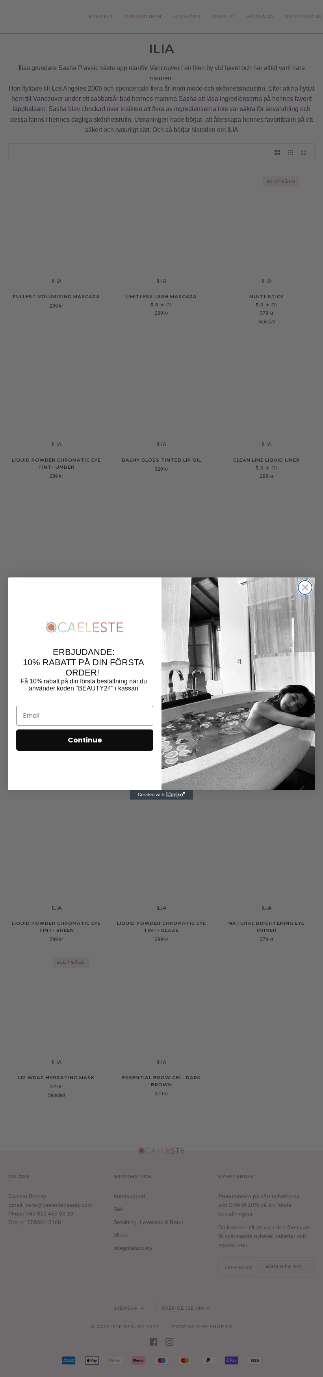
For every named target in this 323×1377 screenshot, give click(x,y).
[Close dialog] (305, 587)
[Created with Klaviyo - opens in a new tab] (161, 795)
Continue (85, 740)
